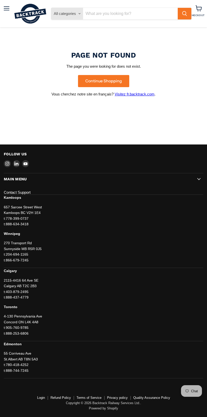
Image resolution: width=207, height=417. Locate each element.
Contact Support (17, 192)
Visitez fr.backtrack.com (134, 94)
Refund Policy (60, 398)
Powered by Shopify (103, 408)
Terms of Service (88, 398)
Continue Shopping (103, 81)
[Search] (184, 13)
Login (41, 398)
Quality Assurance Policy (151, 398)
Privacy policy (117, 398)
